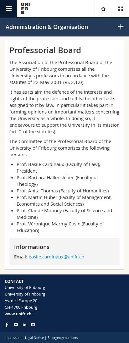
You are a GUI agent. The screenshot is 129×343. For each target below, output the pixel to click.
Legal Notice (34, 338)
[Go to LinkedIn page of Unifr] (24, 325)
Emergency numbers (63, 338)
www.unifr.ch (18, 314)
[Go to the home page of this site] (25, 8)
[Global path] (103, 8)
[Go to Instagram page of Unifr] (33, 325)
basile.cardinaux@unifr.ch (56, 256)
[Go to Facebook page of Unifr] (7, 324)
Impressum (13, 338)
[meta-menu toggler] (120, 8)
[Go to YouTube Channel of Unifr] (16, 325)
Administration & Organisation (47, 26)
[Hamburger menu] (8, 8)
